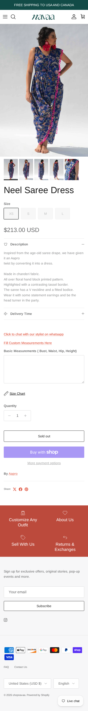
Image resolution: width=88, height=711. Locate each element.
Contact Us (20, 667)
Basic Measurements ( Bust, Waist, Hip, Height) (40, 351)
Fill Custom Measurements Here (28, 343)
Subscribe (44, 606)
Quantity (10, 406)
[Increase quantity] (27, 415)
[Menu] (5, 17)
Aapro (13, 473)
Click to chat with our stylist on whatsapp (34, 334)
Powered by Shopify (38, 695)
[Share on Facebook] (20, 489)
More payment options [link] (44, 463)
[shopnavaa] (44, 16)
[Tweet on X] (14, 489)
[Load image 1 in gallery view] (44, 90)
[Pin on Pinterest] (26, 489)
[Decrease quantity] (8, 415)
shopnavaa (19, 695)
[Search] (15, 17)
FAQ (6, 667)
